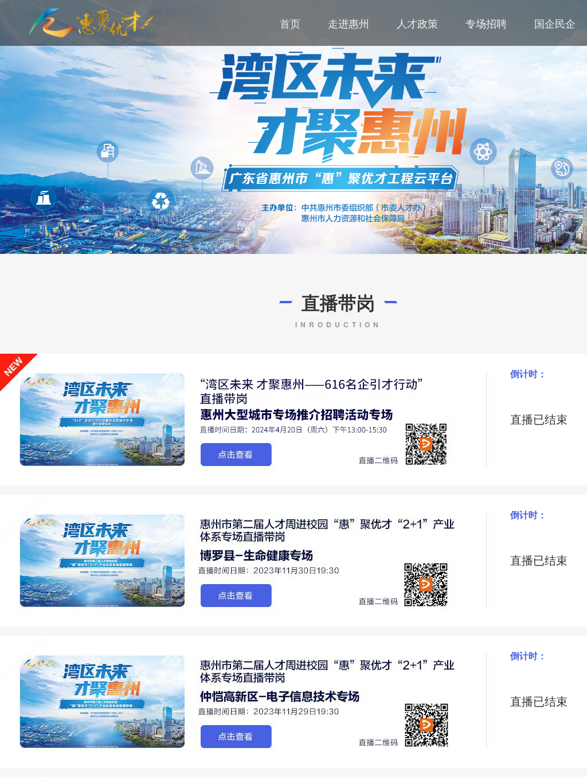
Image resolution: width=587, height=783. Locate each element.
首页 (290, 22)
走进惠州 (348, 22)
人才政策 (417, 22)
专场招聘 (486, 22)
